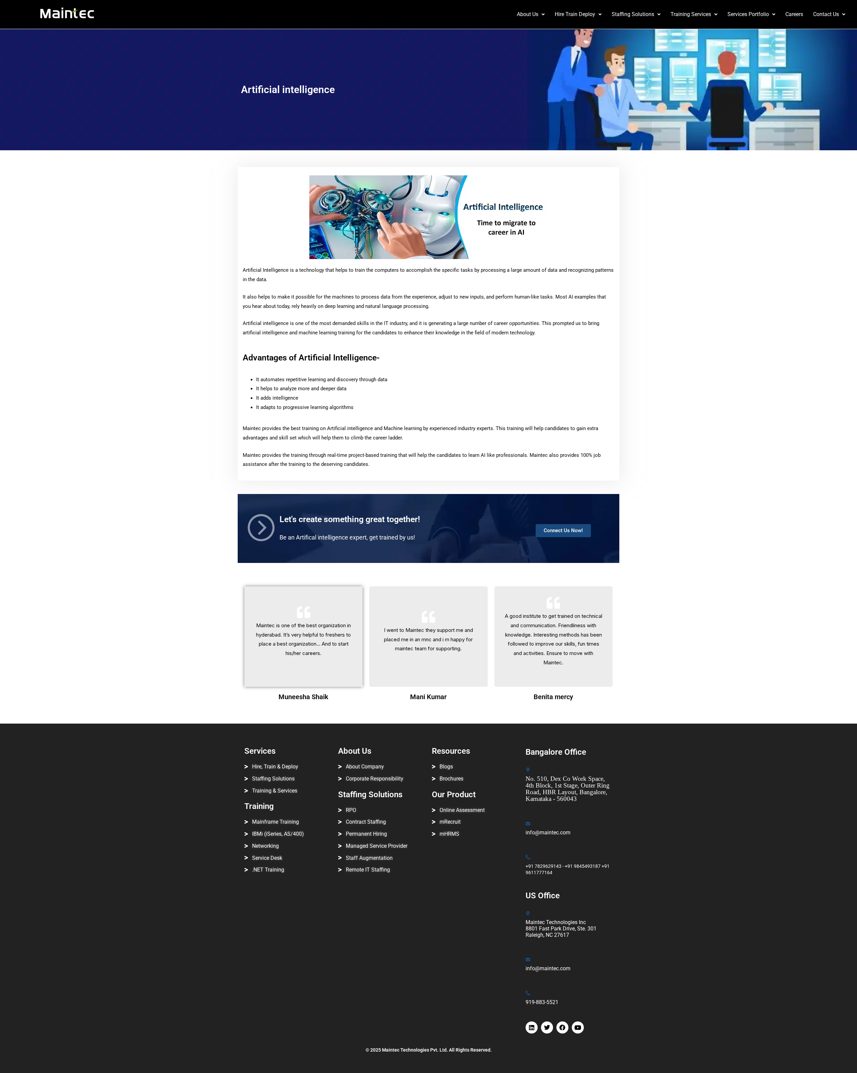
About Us (527, 14)
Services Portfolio (748, 14)
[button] (531, 14)
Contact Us (826, 14)
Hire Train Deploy (575, 14)
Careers (794, 14)
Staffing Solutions (633, 14)
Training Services (691, 14)
